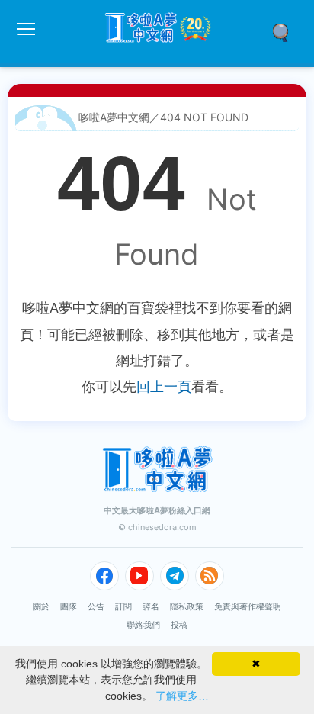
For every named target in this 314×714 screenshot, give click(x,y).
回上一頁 (163, 386)
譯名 (151, 606)
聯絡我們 (143, 624)
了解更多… (182, 696)
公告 (96, 606)
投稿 (179, 624)
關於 (41, 606)
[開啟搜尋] (286, 31)
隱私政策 (186, 606)
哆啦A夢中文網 (113, 117)
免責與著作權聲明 (247, 606)
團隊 (68, 606)
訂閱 (123, 606)
